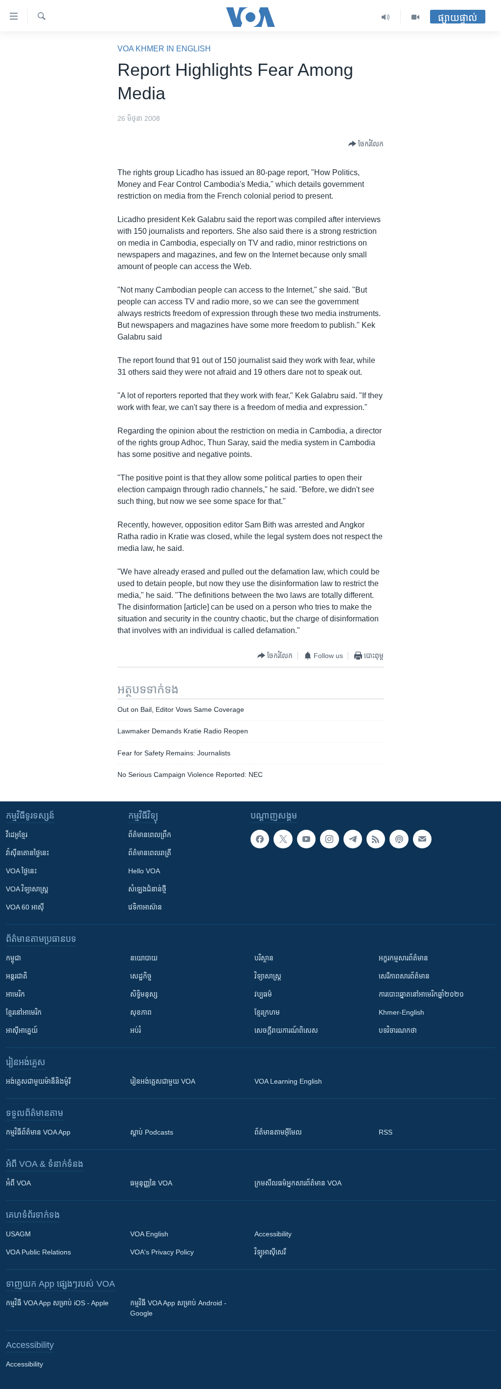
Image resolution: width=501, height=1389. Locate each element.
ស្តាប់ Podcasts (151, 1132)
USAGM (18, 1234)
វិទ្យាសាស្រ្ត (267, 976)
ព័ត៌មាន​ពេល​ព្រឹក (149, 835)
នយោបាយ (144, 958)
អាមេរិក (15, 994)
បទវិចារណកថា (398, 1030)
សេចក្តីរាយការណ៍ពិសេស (286, 1030)
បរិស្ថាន (263, 958)
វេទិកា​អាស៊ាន (145, 907)
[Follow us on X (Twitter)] (282, 839)
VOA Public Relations (38, 1252)
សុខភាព (141, 1012)
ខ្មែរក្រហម (267, 1012)
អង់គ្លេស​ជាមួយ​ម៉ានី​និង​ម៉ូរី (38, 1081)
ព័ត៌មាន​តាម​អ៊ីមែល (278, 1132)
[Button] (366, 144)
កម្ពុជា (13, 958)
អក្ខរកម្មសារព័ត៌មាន (403, 958)
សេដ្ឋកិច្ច (141, 976)
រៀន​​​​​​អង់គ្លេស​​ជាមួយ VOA (162, 1081)
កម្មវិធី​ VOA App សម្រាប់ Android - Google (178, 1308)
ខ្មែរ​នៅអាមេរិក (24, 1012)
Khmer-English (401, 1012)
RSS (385, 1132)
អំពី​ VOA (18, 1183)
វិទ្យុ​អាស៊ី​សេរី (270, 1252)
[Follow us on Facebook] (259, 839)
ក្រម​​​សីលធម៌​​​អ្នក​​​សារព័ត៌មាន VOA (298, 1183)
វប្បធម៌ (263, 994)
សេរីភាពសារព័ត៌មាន (404, 976)
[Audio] (386, 17)
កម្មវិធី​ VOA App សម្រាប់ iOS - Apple (57, 1303)
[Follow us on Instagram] (329, 839)
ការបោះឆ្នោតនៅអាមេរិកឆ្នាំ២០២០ (421, 994)
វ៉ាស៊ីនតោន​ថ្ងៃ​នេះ (27, 853)
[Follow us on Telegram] (352, 839)
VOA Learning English (288, 1081)
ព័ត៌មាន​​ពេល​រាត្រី (149, 853)
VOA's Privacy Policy (162, 1252)
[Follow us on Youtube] (306, 839)
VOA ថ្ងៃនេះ (21, 871)
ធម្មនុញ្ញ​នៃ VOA (151, 1183)
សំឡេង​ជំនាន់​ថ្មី (147, 889)
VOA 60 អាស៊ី (25, 907)
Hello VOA (144, 871)
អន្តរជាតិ (16, 976)
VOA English (149, 1234)
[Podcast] (398, 839)
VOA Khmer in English (164, 49)
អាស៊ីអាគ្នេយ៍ (22, 1030)
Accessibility (273, 1234)
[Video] (415, 17)
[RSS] (375, 839)
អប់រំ (135, 1030)
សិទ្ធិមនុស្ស (144, 994)
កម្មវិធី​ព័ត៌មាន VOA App (38, 1132)
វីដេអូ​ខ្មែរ (16, 835)
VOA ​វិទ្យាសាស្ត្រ (27, 889)
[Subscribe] (422, 839)
